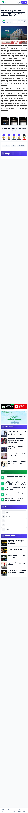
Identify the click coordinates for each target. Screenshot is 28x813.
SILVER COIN (21, 146)
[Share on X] (22, 21)
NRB (14, 146)
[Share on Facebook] (19, 21)
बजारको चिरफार (9, 21)
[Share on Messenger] (25, 21)
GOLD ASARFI (6, 146)
